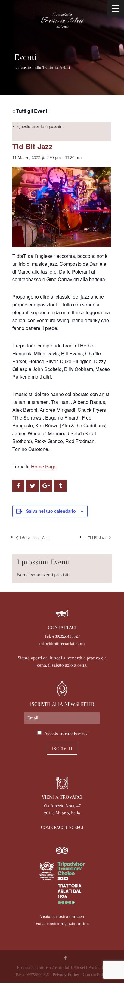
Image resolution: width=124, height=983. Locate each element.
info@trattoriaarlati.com (62, 643)
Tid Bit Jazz (97, 537)
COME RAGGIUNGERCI (62, 827)
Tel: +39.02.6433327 (62, 636)
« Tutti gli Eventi (30, 110)
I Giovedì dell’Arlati (35, 537)
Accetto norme (66, 733)
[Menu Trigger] (115, 8)
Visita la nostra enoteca (62, 916)
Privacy (81, 733)
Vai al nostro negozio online (62, 923)
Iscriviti (62, 748)
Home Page (44, 466)
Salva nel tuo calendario (51, 511)
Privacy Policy (66, 974)
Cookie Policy (95, 974)
